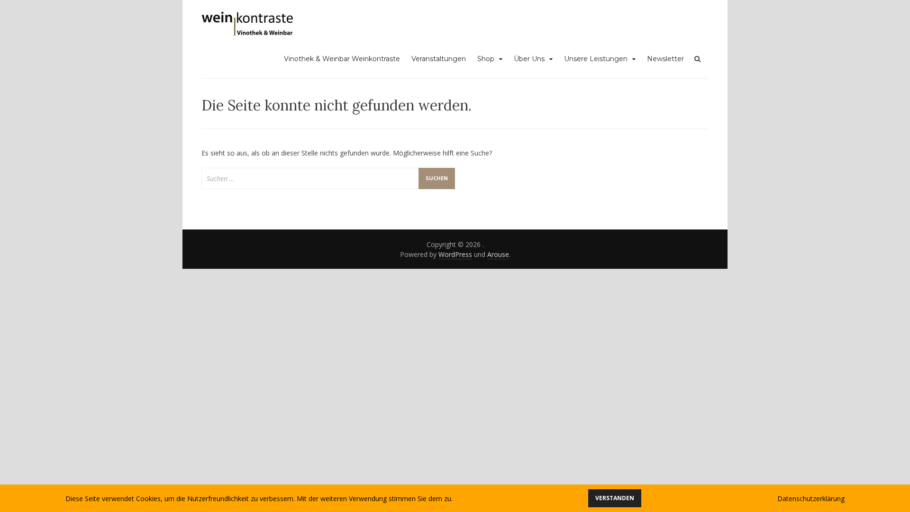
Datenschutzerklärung (811, 498)
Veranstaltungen (438, 59)
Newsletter (665, 59)
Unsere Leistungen (596, 59)
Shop (485, 59)
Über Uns (529, 59)
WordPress (455, 254)
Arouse (498, 254)
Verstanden (614, 498)
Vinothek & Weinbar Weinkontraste (342, 59)
